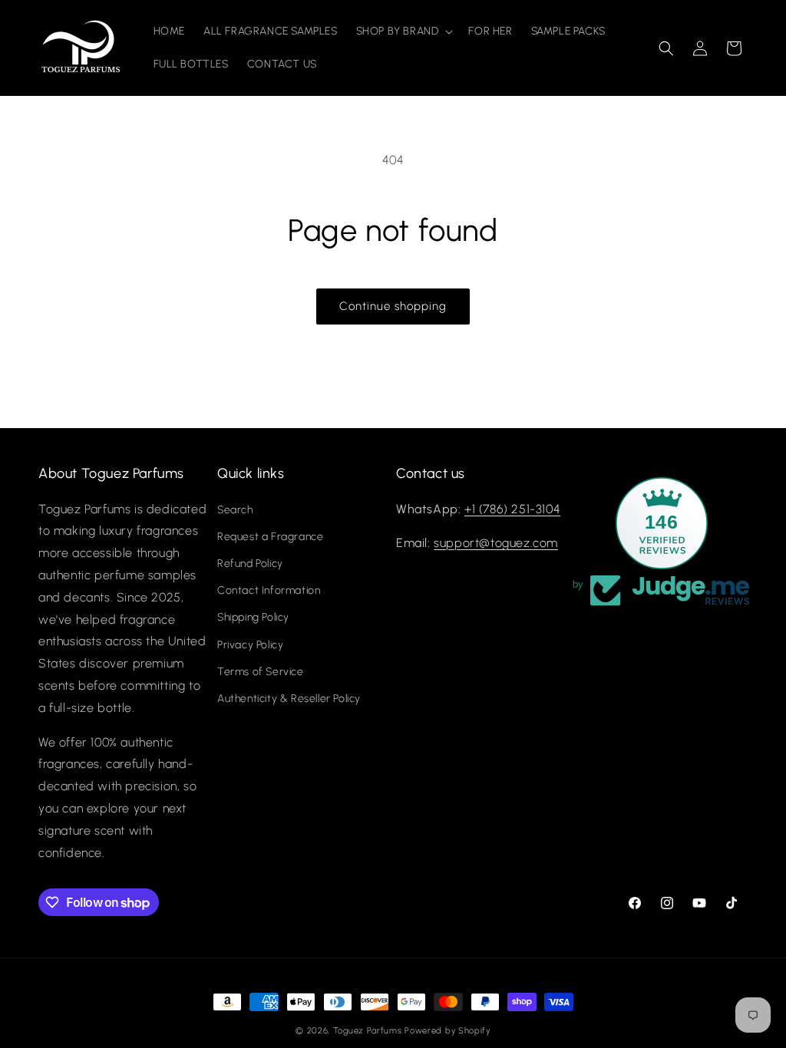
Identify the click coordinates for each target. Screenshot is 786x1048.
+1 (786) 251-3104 (512, 509)
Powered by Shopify (447, 1031)
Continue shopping (393, 306)
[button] (403, 31)
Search (235, 509)
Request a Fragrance (270, 536)
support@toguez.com (496, 543)
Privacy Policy (250, 644)
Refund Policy (250, 563)
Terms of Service (260, 671)
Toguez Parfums (367, 1031)
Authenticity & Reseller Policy (289, 698)
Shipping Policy (253, 617)
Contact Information (268, 590)
